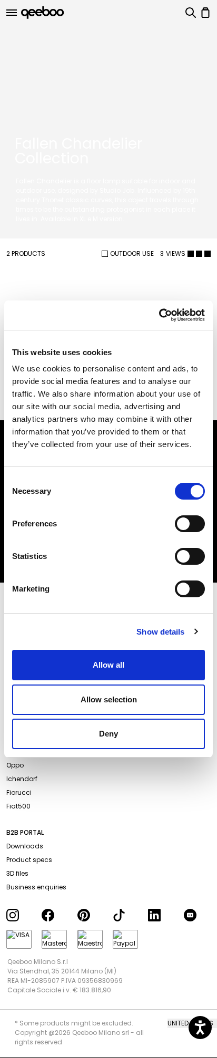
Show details (160, 631)
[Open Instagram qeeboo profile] (19, 915)
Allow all (108, 664)
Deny (108, 733)
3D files (17, 873)
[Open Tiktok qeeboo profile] (126, 915)
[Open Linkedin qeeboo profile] (161, 915)
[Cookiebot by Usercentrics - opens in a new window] (159, 315)
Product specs (29, 859)
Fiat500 (18, 806)
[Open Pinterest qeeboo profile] (90, 915)
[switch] (190, 523)
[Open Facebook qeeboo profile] (55, 915)
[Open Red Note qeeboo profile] (197, 915)
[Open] (11, 12)
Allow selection (109, 699)
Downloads (24, 846)
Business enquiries (36, 887)
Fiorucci (19, 792)
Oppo (15, 765)
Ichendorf (21, 778)
